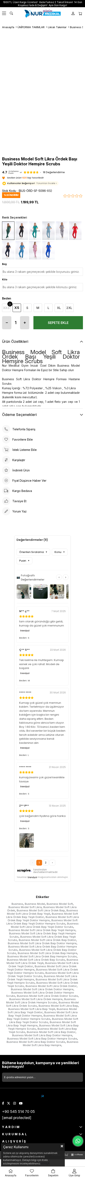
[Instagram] (14, 1103)
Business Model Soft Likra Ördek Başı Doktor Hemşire (42, 943)
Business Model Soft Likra (25, 907)
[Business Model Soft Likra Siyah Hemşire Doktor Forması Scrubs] (21, 230)
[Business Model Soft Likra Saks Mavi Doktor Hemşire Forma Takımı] (48, 250)
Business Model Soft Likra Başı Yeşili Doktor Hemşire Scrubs (42, 1017)
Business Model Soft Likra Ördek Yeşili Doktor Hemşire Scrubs (42, 971)
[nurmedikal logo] (42, 1096)
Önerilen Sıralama (33, 552)
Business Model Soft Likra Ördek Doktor (51, 986)
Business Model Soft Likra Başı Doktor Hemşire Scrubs (42, 1038)
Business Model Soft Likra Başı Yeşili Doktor (42, 1010)
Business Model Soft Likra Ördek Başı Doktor (47, 940)
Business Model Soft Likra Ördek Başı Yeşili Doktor (42, 915)
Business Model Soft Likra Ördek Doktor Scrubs (47, 995)
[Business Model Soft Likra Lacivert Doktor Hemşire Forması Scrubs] (8, 250)
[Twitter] (8, 1103)
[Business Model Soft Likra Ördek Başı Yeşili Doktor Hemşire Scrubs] (8, 230)
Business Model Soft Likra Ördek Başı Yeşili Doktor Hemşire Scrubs (42, 922)
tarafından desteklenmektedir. (45, 870)
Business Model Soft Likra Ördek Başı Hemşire (47, 953)
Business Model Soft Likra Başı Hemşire (50, 1043)
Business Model (35, 903)
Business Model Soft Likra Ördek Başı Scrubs (36, 959)
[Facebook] (3, 1103)
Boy (4, 264)
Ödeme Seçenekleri (19, 414)
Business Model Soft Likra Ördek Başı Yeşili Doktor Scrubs (45, 925)
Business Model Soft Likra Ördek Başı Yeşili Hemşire (42, 930)
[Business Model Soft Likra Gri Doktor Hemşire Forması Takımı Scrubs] (62, 230)
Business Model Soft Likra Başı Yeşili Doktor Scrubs (43, 1020)
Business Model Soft (60, 903)
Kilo (4, 279)
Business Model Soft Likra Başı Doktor (51, 1032)
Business (17, 903)
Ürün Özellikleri (15, 341)
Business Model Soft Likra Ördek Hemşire (36, 999)
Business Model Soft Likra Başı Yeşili (31, 1009)
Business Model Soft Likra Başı (58, 1005)
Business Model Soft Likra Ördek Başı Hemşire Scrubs (42, 956)
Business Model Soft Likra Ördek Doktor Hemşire (42, 989)
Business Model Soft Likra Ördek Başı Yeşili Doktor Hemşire (43, 918)
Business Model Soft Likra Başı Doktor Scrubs (36, 1041)
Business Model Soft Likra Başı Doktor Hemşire (42, 1035)
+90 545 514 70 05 (18, 1111)
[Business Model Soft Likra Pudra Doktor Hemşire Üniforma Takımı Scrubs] (35, 250)
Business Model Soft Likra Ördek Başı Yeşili (42, 912)
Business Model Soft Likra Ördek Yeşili (42, 961)
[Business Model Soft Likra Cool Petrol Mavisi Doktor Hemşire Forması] (48, 230)
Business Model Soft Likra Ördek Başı (41, 910)
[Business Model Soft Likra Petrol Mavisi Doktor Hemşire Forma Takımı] (21, 250)
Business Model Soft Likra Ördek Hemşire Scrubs (41, 1000)
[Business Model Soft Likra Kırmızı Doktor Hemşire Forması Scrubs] (75, 230)
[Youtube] (20, 1103)
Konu (59, 552)
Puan (24, 561)
